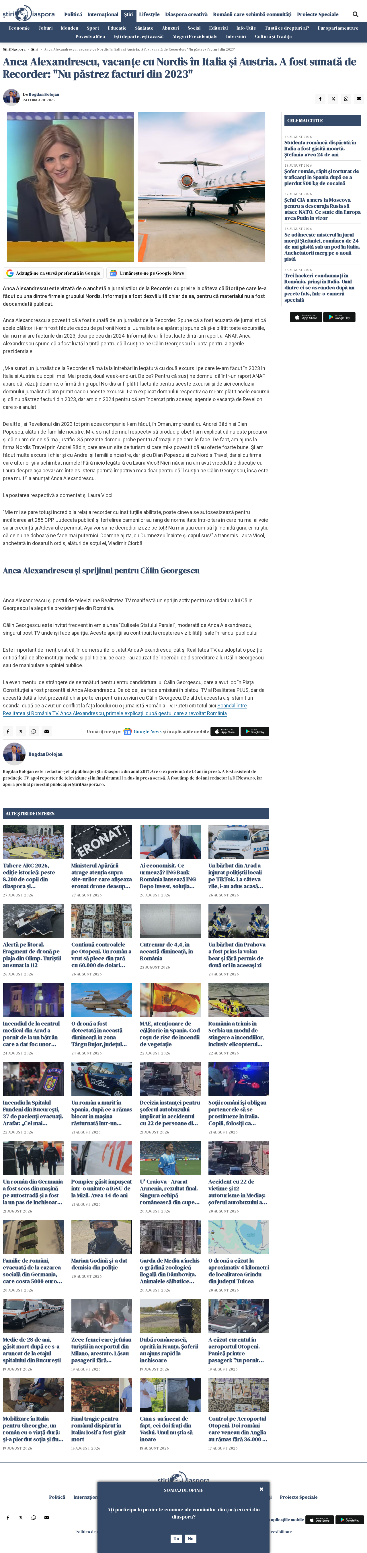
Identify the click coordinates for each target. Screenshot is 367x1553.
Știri (129, 14)
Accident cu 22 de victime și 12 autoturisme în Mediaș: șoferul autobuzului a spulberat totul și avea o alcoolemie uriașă (238, 1192)
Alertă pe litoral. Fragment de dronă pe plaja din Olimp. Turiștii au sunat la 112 (32, 955)
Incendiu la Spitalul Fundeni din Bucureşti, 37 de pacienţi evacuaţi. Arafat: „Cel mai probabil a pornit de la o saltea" (33, 1113)
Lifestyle (149, 14)
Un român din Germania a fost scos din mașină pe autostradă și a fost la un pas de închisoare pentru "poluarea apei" (33, 1192)
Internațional (103, 14)
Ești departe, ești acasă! (139, 36)
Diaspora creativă (186, 14)
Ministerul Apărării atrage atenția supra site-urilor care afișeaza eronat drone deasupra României (101, 876)
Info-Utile (246, 28)
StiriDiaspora (14, 49)
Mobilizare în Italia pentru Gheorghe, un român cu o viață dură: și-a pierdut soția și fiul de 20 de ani (31, 1429)
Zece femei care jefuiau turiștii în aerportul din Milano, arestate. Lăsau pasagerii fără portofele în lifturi (101, 1350)
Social (194, 28)
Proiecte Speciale (318, 14)
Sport (93, 28)
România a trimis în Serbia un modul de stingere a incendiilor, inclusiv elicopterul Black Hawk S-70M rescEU (236, 1034)
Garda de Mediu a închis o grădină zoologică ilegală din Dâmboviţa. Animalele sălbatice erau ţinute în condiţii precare (170, 1271)
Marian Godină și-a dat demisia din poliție (99, 1264)
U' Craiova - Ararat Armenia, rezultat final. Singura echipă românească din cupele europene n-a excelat (169, 1192)
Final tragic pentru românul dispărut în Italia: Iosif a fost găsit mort (98, 1429)
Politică (73, 14)
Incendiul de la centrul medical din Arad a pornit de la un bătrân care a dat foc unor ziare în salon (31, 1034)
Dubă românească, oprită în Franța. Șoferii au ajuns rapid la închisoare (169, 1350)
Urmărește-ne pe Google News (152, 273)
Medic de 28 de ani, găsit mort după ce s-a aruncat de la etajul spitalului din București (32, 1350)
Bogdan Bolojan (44, 94)
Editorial (218, 28)
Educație (117, 28)
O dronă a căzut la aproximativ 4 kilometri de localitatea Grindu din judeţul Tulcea (238, 1271)
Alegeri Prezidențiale (195, 36)
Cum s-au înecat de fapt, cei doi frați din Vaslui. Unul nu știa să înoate (166, 1429)
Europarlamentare (338, 28)
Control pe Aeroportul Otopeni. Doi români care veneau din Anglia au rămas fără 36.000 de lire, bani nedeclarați (238, 1429)
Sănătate (144, 28)
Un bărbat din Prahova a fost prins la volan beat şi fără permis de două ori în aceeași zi (237, 955)
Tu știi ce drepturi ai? (287, 28)
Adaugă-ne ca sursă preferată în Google (58, 273)
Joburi (45, 28)
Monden (69, 28)
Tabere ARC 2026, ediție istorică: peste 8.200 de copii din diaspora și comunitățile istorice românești (29, 876)
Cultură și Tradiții (273, 36)
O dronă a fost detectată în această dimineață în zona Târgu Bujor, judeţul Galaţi (96, 1034)
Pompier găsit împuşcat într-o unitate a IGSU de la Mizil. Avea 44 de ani (101, 1188)
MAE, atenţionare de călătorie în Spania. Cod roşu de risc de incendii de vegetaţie (170, 1034)
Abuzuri (170, 28)
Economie (19, 28)
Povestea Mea (90, 36)
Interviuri (236, 36)
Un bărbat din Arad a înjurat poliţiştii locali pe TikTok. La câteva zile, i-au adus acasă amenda (235, 876)
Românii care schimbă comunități (252, 14)
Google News (148, 731)
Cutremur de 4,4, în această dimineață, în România (166, 951)
